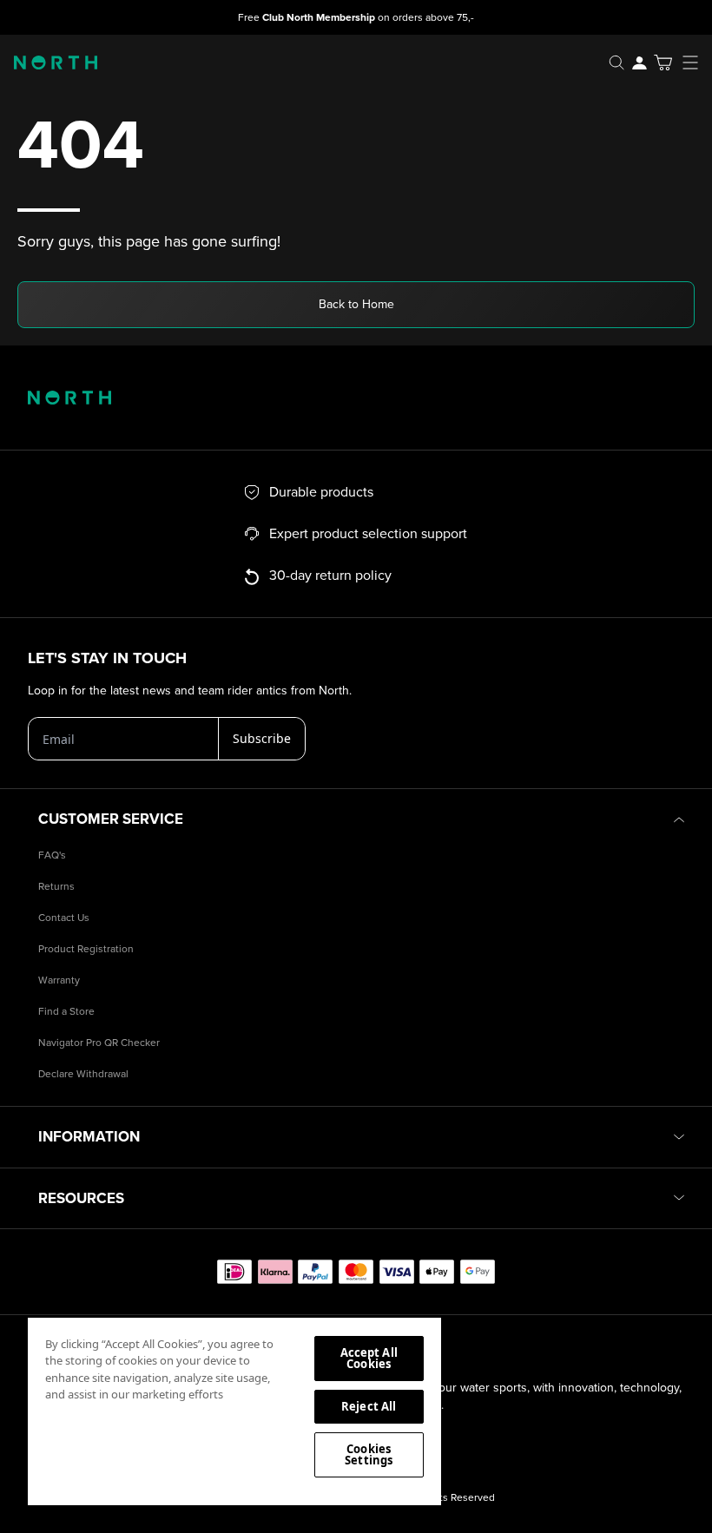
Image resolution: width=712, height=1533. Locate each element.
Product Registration (86, 949)
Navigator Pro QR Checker (99, 1042)
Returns (56, 886)
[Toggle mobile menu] (695, 62)
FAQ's (52, 855)
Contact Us (63, 917)
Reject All (368, 1406)
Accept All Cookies (369, 1358)
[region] (234, 1410)
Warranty (59, 980)
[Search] (616, 62)
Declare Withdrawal (83, 1074)
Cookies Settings (368, 1454)
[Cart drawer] (663, 62)
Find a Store (66, 1011)
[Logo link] (48, 62)
